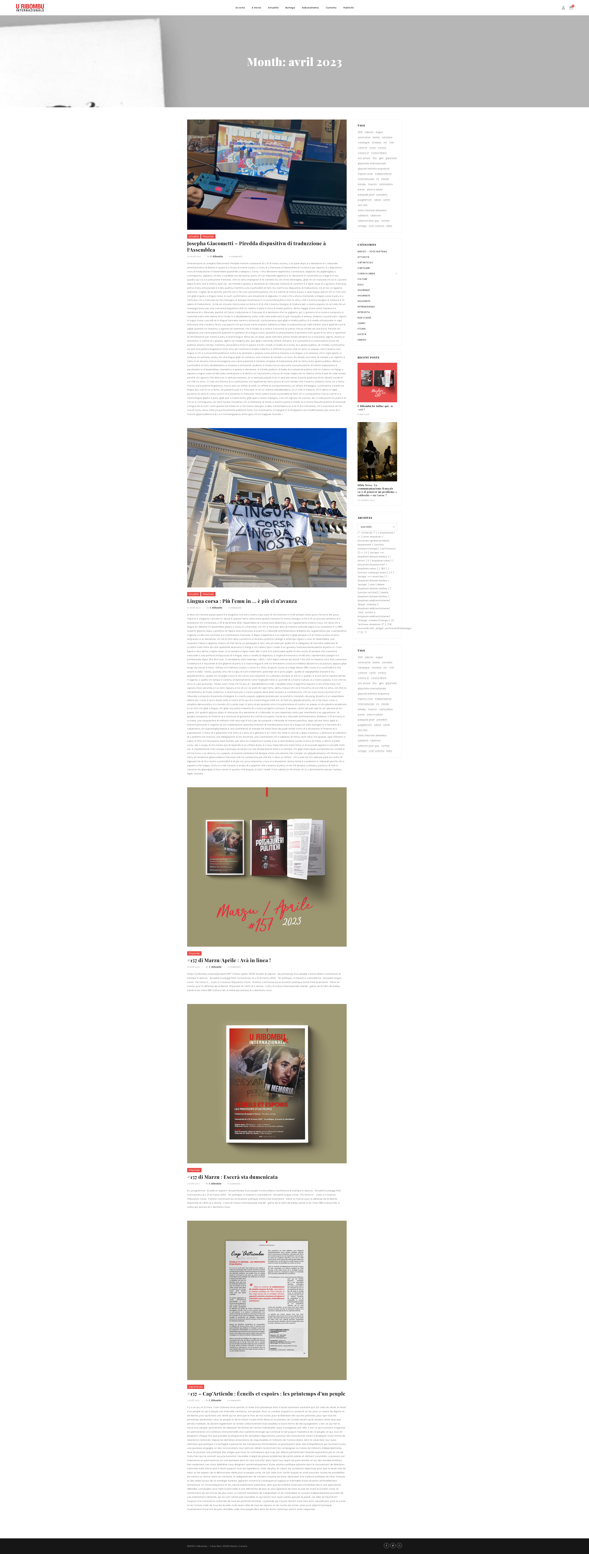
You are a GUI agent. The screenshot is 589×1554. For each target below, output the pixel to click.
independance (383, 173)
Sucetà (362, 334)
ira (377, 179)
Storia (362, 328)
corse (372, 147)
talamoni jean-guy (368, 220)
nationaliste (386, 184)
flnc (375, 158)
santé (386, 199)
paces (361, 189)
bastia (376, 137)
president (382, 194)
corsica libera (378, 152)
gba (381, 158)
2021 (360, 132)
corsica (382, 147)
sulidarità (363, 215)
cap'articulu (195, 1386)
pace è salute (375, 189)
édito (389, 225)
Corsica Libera (366, 273)
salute (377, 199)
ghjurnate (391, 158)
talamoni (375, 215)
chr (385, 142)
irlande (385, 179)
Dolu (361, 284)
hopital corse (365, 173)
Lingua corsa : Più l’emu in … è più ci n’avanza (242, 601)
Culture (362, 279)
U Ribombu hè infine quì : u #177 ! (375, 407)
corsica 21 (363, 152)
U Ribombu (216, 256)
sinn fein (363, 205)
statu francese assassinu (372, 210)
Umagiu (362, 339)
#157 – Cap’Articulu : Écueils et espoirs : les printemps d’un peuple (266, 1393)
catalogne (364, 142)
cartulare (387, 137)
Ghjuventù (364, 301)
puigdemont (365, 199)
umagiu (362, 225)
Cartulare (364, 268)
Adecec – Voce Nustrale (372, 251)
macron (372, 184)
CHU (391, 142)
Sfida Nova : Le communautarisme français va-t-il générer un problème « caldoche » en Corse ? (377, 490)
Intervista (364, 312)
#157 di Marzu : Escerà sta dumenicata (232, 1176)
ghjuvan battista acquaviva (373, 168)
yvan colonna (376, 225)
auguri (379, 132)
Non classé (364, 317)
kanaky (362, 184)
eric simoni (364, 158)
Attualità (194, 236)
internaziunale (366, 179)
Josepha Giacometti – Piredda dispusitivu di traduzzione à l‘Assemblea (256, 246)
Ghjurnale (208, 236)
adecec (369, 132)
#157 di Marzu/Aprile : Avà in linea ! (229, 960)
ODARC (362, 323)
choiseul (376, 142)
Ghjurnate (364, 295)
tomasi (385, 220)
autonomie (364, 137)
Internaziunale (366, 306)
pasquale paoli (366, 194)
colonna (362, 147)
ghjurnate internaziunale (372, 163)
